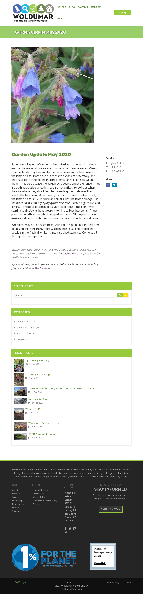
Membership (18, 504)
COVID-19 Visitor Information (41, 434)
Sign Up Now (110, 509)
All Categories (26, 321)
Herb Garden (26, 333)
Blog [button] (72, 7)
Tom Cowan (125, 582)
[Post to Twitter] (114, 185)
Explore (61, 7)
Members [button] (96, 7)
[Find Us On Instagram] (74, 528)
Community (24, 339)
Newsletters (38, 493)
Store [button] (60, 18)
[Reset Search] (125, 295)
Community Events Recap (37, 374)
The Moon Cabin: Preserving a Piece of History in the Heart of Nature (61, 388)
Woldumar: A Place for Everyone (43, 423)
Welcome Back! (32, 409)
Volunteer (16, 511)
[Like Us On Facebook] (65, 528)
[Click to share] (108, 185)
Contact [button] (83, 7)
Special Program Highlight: (38, 360)
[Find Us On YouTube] (70, 528)
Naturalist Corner (28, 327)
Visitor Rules (39, 497)
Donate (15, 507)
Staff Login (20, 582)
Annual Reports (40, 490)
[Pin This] (66, 532)
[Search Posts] (120, 295)
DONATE (123, 13)
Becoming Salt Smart (38, 399)
